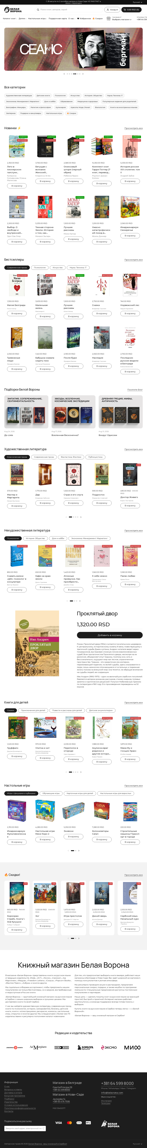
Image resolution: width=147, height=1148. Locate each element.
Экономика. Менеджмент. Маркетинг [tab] (89, 538)
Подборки (9, 1099)
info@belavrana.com (112, 1092)
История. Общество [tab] (35, 538)
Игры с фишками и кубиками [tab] (21, 793)
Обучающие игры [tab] (51, 793)
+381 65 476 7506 (61, 1101)
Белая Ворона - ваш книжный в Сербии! (47, 1144)
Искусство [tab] (58, 267)
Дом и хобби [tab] (58, 538)
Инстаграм (106, 1101)
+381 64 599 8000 (61, 1089)
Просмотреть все (133, 128)
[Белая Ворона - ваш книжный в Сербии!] (13, 10)
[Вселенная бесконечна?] (74, 411)
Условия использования (16, 1105)
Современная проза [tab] (17, 267)
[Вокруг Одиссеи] (121, 411)
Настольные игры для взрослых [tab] (115, 793)
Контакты (8, 1111)
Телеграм (105, 1103)
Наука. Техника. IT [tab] (78, 267)
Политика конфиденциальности (20, 1108)
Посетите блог (135, 389)
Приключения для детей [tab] (33, 710)
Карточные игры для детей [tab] (80, 793)
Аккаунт (114, 10)
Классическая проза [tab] (17, 457)
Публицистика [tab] (95, 457)
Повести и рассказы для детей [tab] (67, 710)
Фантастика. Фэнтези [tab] (71, 457)
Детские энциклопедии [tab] (101, 710)
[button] (131, 9)
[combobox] (69, 9)
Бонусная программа (14, 1096)
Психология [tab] (40, 267)
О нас (7, 1086)
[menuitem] (10, 18)
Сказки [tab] (10, 710)
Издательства (11, 1102)
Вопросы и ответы (13, 1089)
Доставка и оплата (13, 1093)
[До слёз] (26, 411)
